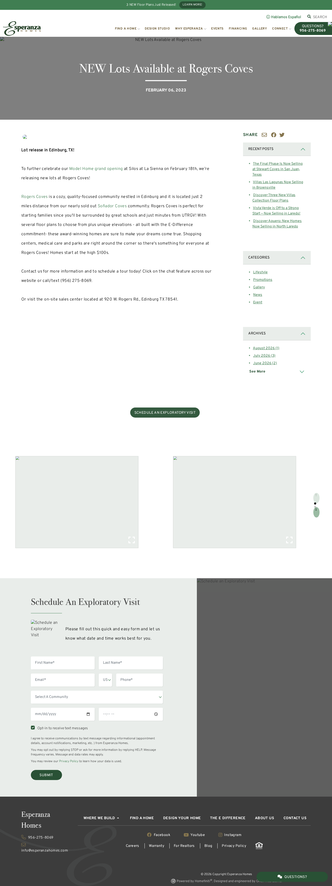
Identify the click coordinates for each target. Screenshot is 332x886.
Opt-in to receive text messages (62, 728)
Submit (46, 775)
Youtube (198, 835)
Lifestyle (260, 272)
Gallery (259, 29)
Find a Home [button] (125, 29)
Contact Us (295, 818)
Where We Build (100, 818)
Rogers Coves (34, 196)
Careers (132, 846)
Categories (258, 257)
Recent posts (260, 149)
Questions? (295, 877)
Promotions (262, 280)
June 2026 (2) (265, 363)
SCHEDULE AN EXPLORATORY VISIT (165, 413)
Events (217, 29)
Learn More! (192, 5)
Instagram (232, 835)
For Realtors (184, 846)
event (257, 302)
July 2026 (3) (264, 356)
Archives (257, 333)
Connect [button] (280, 29)
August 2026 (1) (266, 348)
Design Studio (157, 29)
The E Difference (227, 818)
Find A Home (142, 818)
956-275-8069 (40, 837)
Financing (238, 29)
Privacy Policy (68, 761)
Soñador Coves (112, 206)
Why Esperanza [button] (189, 29)
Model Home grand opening (96, 169)
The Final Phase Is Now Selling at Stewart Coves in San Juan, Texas (277, 169)
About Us (264, 818)
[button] (315, 504)
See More (257, 371)
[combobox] (320, 17)
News (257, 295)
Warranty (156, 846)
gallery (259, 287)
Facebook (162, 835)
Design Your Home (182, 818)
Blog (208, 846)
